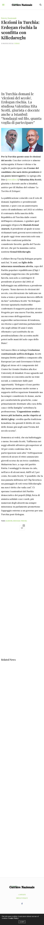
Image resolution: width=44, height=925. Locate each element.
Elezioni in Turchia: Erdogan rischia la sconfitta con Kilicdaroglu (20, 29)
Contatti (22, 895)
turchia (24, 521)
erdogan (16, 521)
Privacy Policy (22, 898)
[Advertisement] (22, 66)
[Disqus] (22, 566)
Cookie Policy (13, 918)
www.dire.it (12, 179)
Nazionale (12, 18)
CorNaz (16, 43)
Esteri (4, 18)
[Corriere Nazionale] (22, 5)
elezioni (9, 521)
